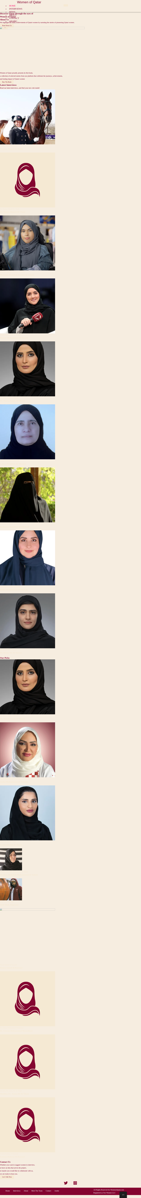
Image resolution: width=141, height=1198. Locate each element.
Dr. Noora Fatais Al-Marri (12, 401)
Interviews (15, 9)
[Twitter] (65, 1183)
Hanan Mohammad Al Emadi (14, 338)
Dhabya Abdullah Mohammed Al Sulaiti (19, 875)
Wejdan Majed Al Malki (12, 149)
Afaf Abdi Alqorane (9, 905)
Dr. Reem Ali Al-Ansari (11, 652)
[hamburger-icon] (66, 5)
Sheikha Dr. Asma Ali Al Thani (14, 1094)
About (26, 1191)
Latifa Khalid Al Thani (11, 845)
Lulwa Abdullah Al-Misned (13, 464)
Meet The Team (36, 1191)
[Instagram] (75, 1183)
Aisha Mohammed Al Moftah (14, 590)
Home (12, 6)
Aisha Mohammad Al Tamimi (14, 782)
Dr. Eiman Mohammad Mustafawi (16, 1031)
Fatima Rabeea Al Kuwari (12, 1156)
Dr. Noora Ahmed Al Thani (12, 212)
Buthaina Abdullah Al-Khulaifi (14, 527)
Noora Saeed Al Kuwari (11, 967)
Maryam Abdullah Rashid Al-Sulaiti (17, 275)
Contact (48, 1191)
